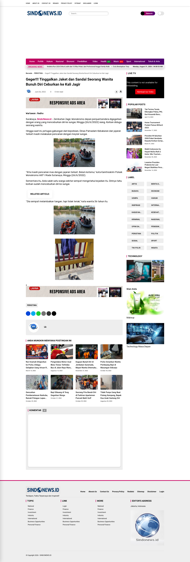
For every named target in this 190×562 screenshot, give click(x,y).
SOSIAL (134, 241)
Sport (128, 61)
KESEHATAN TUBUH (157, 212)
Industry (31, 515)
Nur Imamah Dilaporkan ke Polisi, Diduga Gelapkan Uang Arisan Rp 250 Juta (37, 365)
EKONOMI (155, 191)
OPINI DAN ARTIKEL (137, 226)
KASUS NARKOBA (137, 212)
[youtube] (159, 3)
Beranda (29, 73)
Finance (31, 509)
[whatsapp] (38, 313)
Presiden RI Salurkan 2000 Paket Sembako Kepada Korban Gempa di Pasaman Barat (154, 138)
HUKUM (154, 198)
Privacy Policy (66, 3)
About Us (35, 3)
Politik (40, 61)
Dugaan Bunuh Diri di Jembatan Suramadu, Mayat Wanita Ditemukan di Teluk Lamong (86, 365)
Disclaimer (87, 3)
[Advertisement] (95, 39)
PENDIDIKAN (156, 226)
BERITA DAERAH (157, 184)
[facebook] (147, 3)
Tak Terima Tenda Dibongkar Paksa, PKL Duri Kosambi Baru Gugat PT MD (154, 112)
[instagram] (155, 3)
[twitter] (151, 3)
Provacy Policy (118, 492)
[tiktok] (163, 3)
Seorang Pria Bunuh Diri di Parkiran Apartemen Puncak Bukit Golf (86, 395)
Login (96, 3)
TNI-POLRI (135, 248)
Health (105, 61)
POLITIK (154, 234)
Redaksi (56, 3)
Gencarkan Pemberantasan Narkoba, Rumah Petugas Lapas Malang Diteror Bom (37, 395)
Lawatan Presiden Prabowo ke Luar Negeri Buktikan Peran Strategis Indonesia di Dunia (154, 165)
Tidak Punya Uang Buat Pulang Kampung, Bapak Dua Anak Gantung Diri (110, 395)
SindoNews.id (44, 119)
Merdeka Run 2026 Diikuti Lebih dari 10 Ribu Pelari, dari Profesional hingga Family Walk (57, 66)
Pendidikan (82, 61)
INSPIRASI (135, 205)
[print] (43, 313)
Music (118, 61)
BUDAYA (134, 191)
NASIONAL (155, 219)
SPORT (154, 241)
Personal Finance (34, 525)
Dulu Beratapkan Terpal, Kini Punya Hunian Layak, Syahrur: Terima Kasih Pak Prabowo (124, 66)
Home (28, 3)
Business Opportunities (36, 522)
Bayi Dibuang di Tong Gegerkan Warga (60, 393)
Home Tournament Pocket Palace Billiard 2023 (154, 125)
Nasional (60, 61)
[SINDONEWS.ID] (44, 16)
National (31, 506)
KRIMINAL (135, 219)
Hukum (50, 61)
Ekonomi (70, 61)
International (139, 61)
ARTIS (134, 184)
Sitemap (78, 3)
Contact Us (46, 3)
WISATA (154, 248)
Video (95, 61)
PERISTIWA (38, 73)
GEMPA (134, 198)
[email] (49, 313)
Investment (32, 512)
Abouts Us (93, 492)
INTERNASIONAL (157, 205)
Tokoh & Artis (154, 61)
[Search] (106, 13)
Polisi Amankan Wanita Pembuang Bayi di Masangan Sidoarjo (110, 365)
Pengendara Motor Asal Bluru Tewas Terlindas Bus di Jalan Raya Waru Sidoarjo (61, 365)
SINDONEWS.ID (45, 555)
